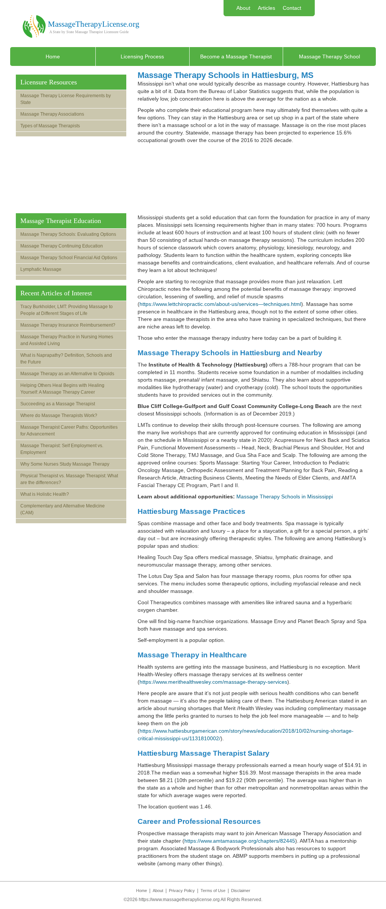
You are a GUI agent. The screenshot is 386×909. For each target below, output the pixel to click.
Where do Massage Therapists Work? (58, 415)
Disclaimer (240, 890)
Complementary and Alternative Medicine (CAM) (62, 509)
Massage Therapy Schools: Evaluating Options (68, 234)
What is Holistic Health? (44, 494)
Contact (292, 8)
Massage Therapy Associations (52, 114)
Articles (266, 8)
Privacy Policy (182, 890)
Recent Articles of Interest (56, 293)
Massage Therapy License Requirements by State (65, 99)
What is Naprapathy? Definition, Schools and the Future (66, 359)
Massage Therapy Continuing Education (61, 246)
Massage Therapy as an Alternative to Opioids (67, 373)
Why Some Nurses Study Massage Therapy (64, 464)
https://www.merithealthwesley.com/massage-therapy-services (213, 682)
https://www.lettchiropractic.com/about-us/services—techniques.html (220, 304)
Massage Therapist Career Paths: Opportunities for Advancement (69, 431)
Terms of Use (213, 890)
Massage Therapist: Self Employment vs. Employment (61, 449)
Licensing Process (142, 56)
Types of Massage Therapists (50, 125)
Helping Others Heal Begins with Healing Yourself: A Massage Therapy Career (62, 389)
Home (53, 56)
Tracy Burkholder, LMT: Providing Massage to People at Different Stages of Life (66, 310)
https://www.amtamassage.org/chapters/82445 (239, 841)
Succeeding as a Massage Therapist (57, 403)
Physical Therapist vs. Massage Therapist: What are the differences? (69, 479)
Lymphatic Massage (40, 269)
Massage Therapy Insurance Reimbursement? (67, 325)
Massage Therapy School (329, 56)
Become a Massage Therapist (236, 56)
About (243, 8)
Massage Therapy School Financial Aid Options (68, 257)
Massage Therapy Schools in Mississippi (284, 496)
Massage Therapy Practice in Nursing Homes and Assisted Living (66, 340)
